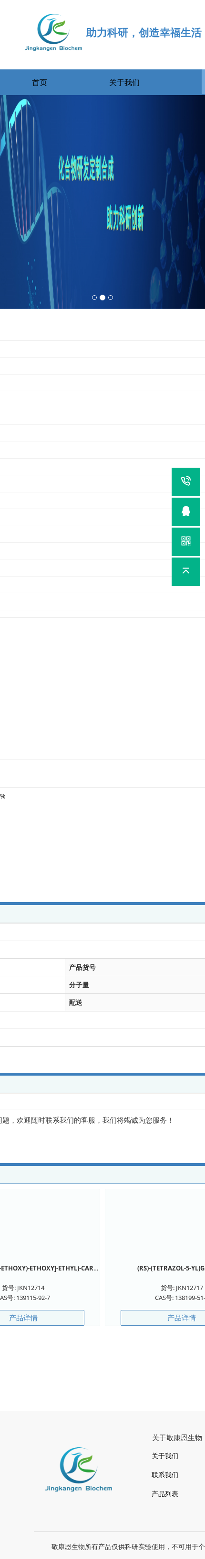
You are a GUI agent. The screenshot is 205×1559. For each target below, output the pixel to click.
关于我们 (124, 82)
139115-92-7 (33, 1297)
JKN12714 (30, 1287)
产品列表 (165, 1493)
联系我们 (165, 1474)
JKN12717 (189, 1287)
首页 (39, 82)
